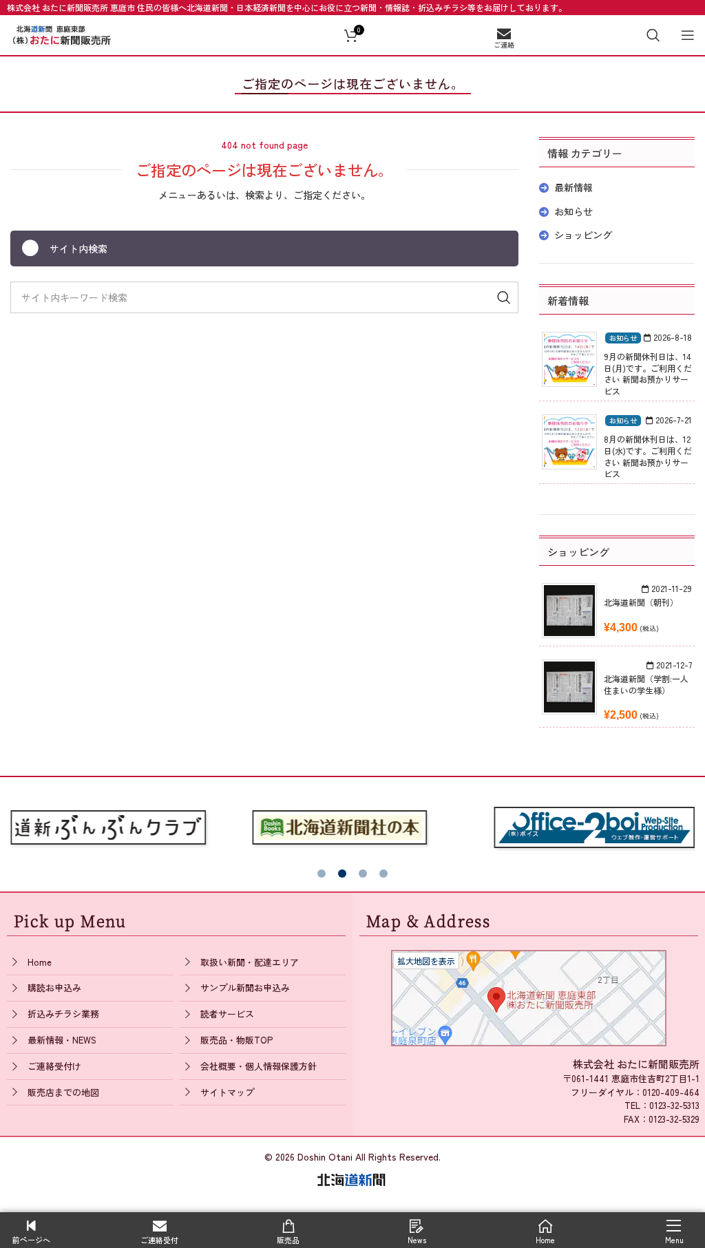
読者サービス (227, 1013)
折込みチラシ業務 (63, 1013)
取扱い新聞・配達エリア (249, 962)
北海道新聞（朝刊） (641, 602)
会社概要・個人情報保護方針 (258, 1065)
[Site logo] (62, 33)
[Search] (653, 35)
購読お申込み (54, 987)
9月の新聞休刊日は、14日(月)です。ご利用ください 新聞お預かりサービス (648, 373)
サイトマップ (227, 1092)
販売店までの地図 (63, 1092)
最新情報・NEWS (62, 1039)
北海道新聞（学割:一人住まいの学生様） (646, 684)
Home (40, 962)
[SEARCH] (502, 297)
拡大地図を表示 (426, 960)
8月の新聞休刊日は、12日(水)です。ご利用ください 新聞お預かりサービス (648, 456)
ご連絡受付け (54, 1065)
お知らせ (573, 211)
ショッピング (583, 235)
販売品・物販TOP (236, 1039)
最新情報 (573, 187)
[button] (321, 873)
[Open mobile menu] (688, 35)
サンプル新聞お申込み (245, 987)
